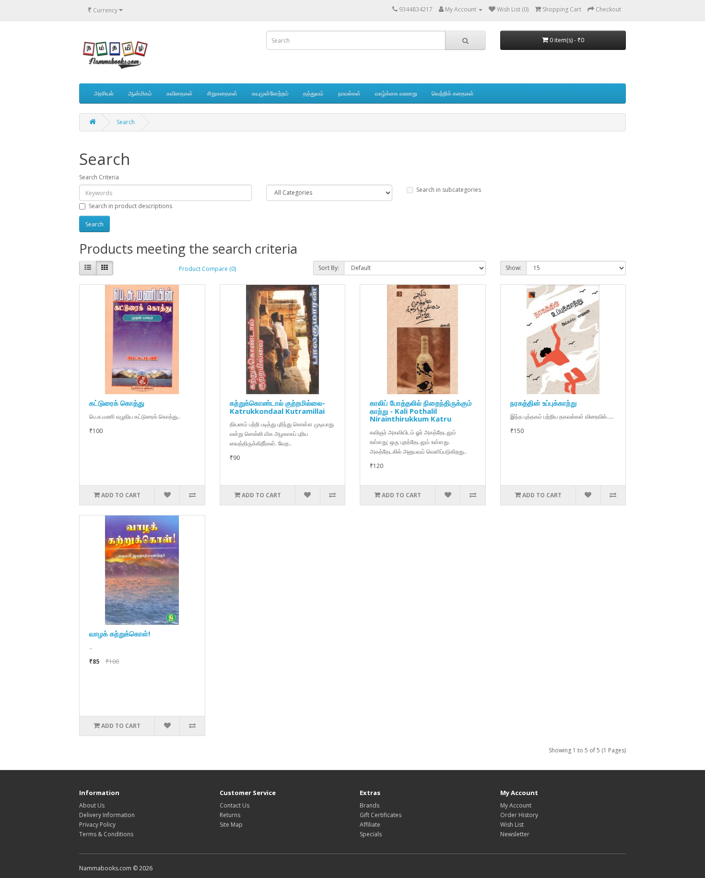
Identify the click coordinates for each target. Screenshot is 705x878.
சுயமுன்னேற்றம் (270, 93)
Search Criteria (99, 177)
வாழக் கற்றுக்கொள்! (119, 633)
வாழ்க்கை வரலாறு (396, 93)
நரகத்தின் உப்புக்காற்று (543, 403)
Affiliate (370, 824)
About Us (92, 805)
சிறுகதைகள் (222, 93)
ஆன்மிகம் (140, 93)
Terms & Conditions (106, 834)
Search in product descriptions (130, 206)
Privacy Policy (97, 824)
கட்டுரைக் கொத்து (116, 403)
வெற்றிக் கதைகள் (453, 93)
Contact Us (234, 805)
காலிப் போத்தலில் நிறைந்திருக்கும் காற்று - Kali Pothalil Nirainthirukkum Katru (421, 410)
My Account (515, 805)
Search (126, 122)
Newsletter (514, 834)
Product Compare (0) (207, 269)
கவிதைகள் (179, 93)
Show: (513, 268)
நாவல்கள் (349, 93)
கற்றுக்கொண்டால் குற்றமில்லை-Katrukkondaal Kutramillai (277, 407)
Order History (519, 815)
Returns (230, 815)
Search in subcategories (448, 190)
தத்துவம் (313, 93)
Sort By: (328, 268)
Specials (371, 834)
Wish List (512, 824)
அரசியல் (104, 93)
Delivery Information (107, 815)
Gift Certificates (380, 815)
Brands (369, 805)
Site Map (231, 824)
